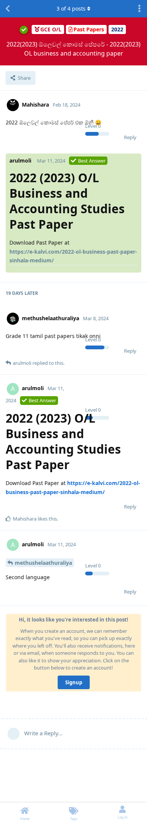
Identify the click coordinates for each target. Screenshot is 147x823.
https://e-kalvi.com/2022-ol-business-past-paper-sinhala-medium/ (73, 256)
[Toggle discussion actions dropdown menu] (139, 8)
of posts (71, 8)
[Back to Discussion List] (7, 8)
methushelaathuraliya (43, 562)
